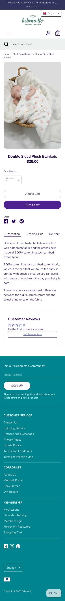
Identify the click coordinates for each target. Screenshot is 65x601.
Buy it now (33, 205)
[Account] (48, 32)
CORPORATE (12, 468)
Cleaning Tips (34, 234)
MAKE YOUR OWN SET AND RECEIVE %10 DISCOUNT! (32, 4)
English (11, 568)
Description (12, 234)
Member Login (13, 521)
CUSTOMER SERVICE (18, 415)
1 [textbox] (7, 181)
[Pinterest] (18, 546)
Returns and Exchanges (19, 434)
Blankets (13, 171)
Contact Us (11, 423)
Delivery (54, 234)
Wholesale (11, 492)
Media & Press (13, 480)
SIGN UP (17, 386)
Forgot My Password (17, 527)
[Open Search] (6, 44)
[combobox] (13, 180)
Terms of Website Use (18, 457)
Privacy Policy (12, 440)
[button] (51, 13)
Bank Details (12, 486)
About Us (10, 475)
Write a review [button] (32, 334)
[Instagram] (12, 546)
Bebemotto (27, 591)
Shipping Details (14, 428)
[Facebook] (6, 546)
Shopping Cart (13, 532)
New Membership (15, 515)
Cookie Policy (12, 445)
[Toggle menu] (8, 33)
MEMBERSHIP (13, 503)
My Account (11, 510)
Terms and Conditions (18, 451)
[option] (32, 105)
